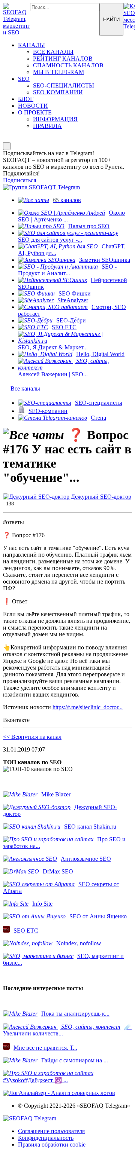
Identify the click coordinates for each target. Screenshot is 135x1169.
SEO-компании (48, 411)
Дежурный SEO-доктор (100, 496)
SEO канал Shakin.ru (90, 826)
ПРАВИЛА (47, 126)
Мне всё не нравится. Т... (45, 1047)
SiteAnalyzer (72, 300)
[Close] (6, 146)
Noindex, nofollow (78, 943)
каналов (67, 200)
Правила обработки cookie (52, 1144)
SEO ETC (64, 327)
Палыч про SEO (89, 226)
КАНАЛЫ (31, 45)
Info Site (42, 903)
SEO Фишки (74, 293)
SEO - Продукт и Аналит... (67, 269)
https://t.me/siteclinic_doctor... (87, 707)
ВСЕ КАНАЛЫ (53, 52)
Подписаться (19, 180)
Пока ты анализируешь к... (75, 1013)
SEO (24, 79)
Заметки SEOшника (104, 260)
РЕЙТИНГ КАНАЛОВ (63, 58)
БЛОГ (25, 99)
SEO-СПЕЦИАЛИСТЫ (63, 85)
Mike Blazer (55, 794)
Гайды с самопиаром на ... (74, 1060)
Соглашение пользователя (51, 1131)
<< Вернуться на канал (32, 737)
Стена (98, 417)
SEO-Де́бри (71, 320)
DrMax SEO (58, 871)
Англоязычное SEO (86, 859)
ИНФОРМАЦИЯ (55, 119)
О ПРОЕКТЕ (35, 112)
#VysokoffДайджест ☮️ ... (35, 1080)
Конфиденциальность (46, 1138)
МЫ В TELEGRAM (58, 72)
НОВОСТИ (33, 105)
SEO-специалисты (98, 403)
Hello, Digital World (100, 354)
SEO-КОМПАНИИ (58, 92)
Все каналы (25, 388)
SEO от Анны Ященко (98, 916)
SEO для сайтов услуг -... (50, 239)
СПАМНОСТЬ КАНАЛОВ (68, 65)
